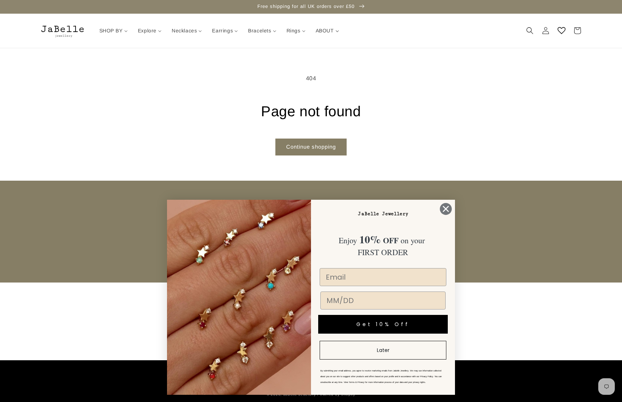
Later (383, 350)
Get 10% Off (383, 324)
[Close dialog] (446, 209)
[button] (530, 31)
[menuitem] (113, 30)
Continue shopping (311, 147)
